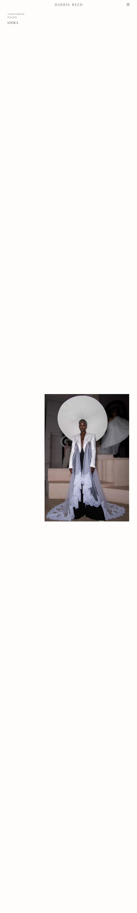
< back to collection (15, 14)
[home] (68, 4)
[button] (11, 4)
